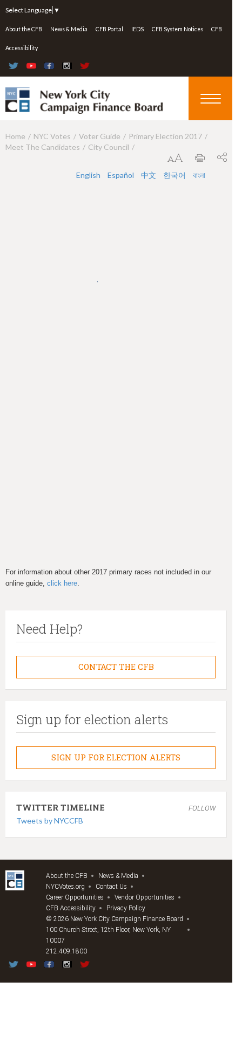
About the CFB (23, 29)
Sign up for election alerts (115, 757)
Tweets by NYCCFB (49, 820)
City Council (108, 147)
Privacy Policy (125, 908)
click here (62, 583)
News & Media (69, 29)
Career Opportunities (75, 897)
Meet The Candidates (42, 147)
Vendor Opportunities (144, 897)
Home (15, 136)
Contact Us (111, 886)
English (89, 175)
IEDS (137, 29)
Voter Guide (99, 136)
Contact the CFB (116, 666)
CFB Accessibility (71, 908)
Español (122, 175)
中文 (149, 175)
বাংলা (199, 175)
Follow (202, 808)
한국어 (175, 175)
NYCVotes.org (65, 886)
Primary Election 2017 (165, 136)
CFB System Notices (177, 29)
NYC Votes (52, 136)
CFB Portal (109, 29)
